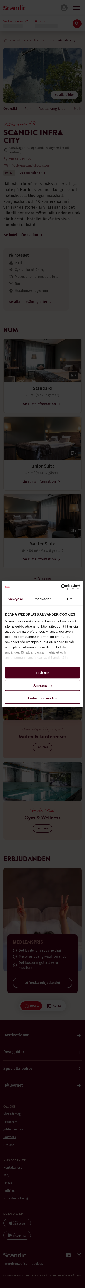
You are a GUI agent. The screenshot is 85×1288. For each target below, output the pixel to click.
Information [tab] (42, 599)
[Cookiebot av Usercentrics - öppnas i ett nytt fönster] (61, 587)
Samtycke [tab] (15, 599)
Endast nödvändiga (42, 698)
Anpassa (40, 685)
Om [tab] (69, 599)
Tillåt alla (42, 673)
